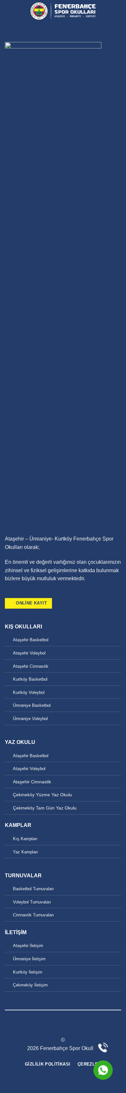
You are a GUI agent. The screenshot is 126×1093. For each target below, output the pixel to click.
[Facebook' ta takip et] (8, 594)
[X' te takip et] (24, 594)
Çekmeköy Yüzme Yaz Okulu (42, 794)
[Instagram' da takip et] (16, 594)
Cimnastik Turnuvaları (33, 915)
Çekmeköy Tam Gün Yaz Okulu (45, 807)
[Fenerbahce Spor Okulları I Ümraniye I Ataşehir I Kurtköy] (63, 11)
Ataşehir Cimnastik (30, 666)
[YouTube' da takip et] (32, 594)
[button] (9, 11)
